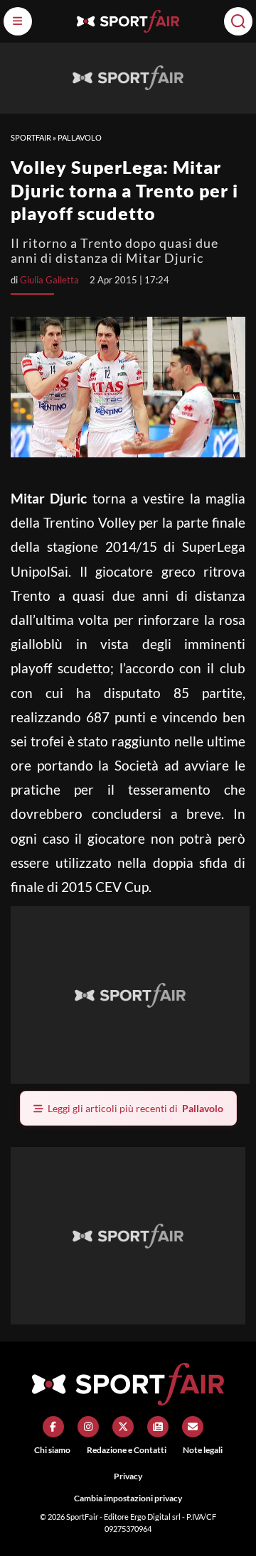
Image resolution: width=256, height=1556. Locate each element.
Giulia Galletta (49, 279)
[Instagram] (88, 1426)
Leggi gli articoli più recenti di (135, 1108)
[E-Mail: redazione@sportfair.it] (192, 1426)
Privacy (128, 1476)
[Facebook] (53, 1426)
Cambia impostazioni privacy (128, 1498)
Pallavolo (80, 137)
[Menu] (18, 21)
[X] (123, 1426)
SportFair (31, 137)
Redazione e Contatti (126, 1450)
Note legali (203, 1450)
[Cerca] (238, 21)
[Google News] (158, 1426)
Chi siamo (52, 1450)
